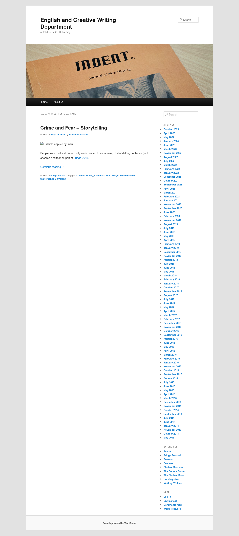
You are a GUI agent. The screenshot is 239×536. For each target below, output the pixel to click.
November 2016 (172, 327)
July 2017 (169, 299)
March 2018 (170, 275)
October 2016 (171, 331)
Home (44, 101)
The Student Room (174, 475)
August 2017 (171, 295)
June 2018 (169, 267)
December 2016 (172, 323)
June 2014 (169, 422)
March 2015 (170, 398)
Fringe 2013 (81, 158)
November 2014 (172, 406)
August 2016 (171, 338)
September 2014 (173, 414)
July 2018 (169, 263)
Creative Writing (84, 175)
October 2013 (171, 433)
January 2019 (171, 247)
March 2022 (170, 165)
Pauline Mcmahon (78, 134)
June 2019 (169, 232)
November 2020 (172, 204)
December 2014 (172, 402)
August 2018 (171, 259)
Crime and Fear (102, 175)
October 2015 (171, 370)
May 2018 (169, 271)
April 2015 (169, 394)
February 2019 (172, 244)
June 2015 (169, 386)
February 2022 (172, 168)
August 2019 (171, 224)
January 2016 (171, 362)
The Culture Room (174, 471)
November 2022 (172, 153)
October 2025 (171, 129)
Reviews (168, 463)
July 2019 (169, 228)
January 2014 (171, 425)
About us (58, 101)
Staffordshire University (53, 178)
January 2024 (171, 141)
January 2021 (171, 200)
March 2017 (170, 315)
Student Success (173, 467)
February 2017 (172, 319)
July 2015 (169, 382)
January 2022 (171, 172)
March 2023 (170, 149)
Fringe (115, 175)
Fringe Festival (58, 175)
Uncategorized (172, 479)
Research (169, 459)
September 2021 (173, 184)
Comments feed (173, 504)
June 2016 (169, 342)
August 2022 (171, 157)
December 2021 (172, 176)
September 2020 (173, 208)
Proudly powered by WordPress (119, 523)
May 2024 (169, 137)
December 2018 (172, 252)
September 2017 (173, 291)
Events (167, 451)
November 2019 (172, 220)
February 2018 (172, 279)
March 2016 (170, 354)
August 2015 (171, 378)
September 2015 (173, 374)
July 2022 (169, 161)
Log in (167, 496)
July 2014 (169, 418)
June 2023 (169, 145)
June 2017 (169, 303)
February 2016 (172, 358)
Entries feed (170, 500)
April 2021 (169, 188)
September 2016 (173, 334)
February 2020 (172, 216)
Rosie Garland (127, 175)
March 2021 (170, 192)
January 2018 (171, 283)
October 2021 (171, 180)
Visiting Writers (172, 483)
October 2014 (171, 410)
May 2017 (169, 307)
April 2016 (169, 350)
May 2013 (169, 437)
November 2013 (172, 429)
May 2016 (169, 346)
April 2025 (169, 133)
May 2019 (169, 236)
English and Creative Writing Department (78, 23)
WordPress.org (172, 508)
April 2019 (169, 240)
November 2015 (172, 366)
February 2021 (172, 196)
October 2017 (171, 287)
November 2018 (172, 256)
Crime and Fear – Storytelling (73, 127)
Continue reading (52, 167)
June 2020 (169, 212)
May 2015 (169, 390)
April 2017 (169, 311)
